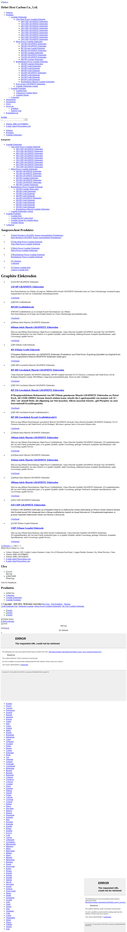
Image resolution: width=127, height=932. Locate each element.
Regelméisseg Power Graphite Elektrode (32, 62)
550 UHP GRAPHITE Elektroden (34, 33)
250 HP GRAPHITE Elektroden (33, 44)
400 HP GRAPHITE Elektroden (33, 50)
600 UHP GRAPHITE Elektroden (34, 35)
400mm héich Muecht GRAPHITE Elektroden (34, 482)
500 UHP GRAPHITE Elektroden (34, 30)
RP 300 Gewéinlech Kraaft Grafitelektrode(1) (34, 417)
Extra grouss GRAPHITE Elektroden (30, 84)
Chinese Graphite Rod (19, 270)
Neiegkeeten (11, 99)
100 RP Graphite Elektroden (32, 64)
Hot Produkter (56, 604)
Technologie (11, 102)
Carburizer (15, 97)
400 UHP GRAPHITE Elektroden (34, 26)
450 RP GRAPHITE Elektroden (33, 73)
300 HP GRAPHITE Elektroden (33, 46)
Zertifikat (14, 108)
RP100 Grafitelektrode (22, 307)
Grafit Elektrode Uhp (9, 606)
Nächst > (7, 546)
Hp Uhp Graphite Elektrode (73, 606)
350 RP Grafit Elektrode (30, 68)
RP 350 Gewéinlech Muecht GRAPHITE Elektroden (37, 390)
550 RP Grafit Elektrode (30, 77)
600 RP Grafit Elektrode (30, 79)
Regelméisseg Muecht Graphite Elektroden (37, 82)
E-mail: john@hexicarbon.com (18, 561)
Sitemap (67, 604)
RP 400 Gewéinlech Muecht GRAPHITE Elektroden (37, 370)
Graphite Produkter (18, 88)
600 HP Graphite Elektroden (32, 59)
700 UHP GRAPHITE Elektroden (34, 39)
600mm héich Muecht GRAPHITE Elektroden (34, 327)
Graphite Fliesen (22, 95)
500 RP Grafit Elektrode (30, 75)
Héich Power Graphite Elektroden (29, 42)
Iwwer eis (10, 106)
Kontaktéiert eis (12, 113)
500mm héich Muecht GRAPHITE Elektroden (34, 437)
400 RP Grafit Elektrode (30, 71)
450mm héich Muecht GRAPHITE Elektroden (34, 460)
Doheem (9, 13)
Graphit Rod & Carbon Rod (22, 218)
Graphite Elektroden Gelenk (27, 86)
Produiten (10, 15)
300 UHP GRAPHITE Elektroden (34, 21)
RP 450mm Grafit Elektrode (25, 349)
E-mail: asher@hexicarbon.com (18, 126)
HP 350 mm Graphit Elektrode (33, 48)
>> (12, 546)
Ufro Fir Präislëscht (8, 583)
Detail (17, 298)
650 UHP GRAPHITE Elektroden (34, 37)
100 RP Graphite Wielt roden (27, 189)
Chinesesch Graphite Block (26, 93)
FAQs (8, 104)
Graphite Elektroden (19, 17)
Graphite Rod (21, 91)
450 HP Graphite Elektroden (32, 53)
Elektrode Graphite (26, 606)
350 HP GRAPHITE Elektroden (28, 173)
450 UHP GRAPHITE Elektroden (34, 28)
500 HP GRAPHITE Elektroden (33, 55)
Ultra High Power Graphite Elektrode (30, 19)
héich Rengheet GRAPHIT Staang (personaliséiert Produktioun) (36, 237)
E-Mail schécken (7, 621)
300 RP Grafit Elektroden (31, 66)
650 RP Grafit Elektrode (25, 207)
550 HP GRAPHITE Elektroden (33, 57)
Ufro (13, 298)
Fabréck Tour (16, 111)
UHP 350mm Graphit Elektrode (27, 528)
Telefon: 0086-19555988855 (17, 124)
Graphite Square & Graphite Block (24, 220)
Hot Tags (46, 604)
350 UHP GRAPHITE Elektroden (34, 24)
